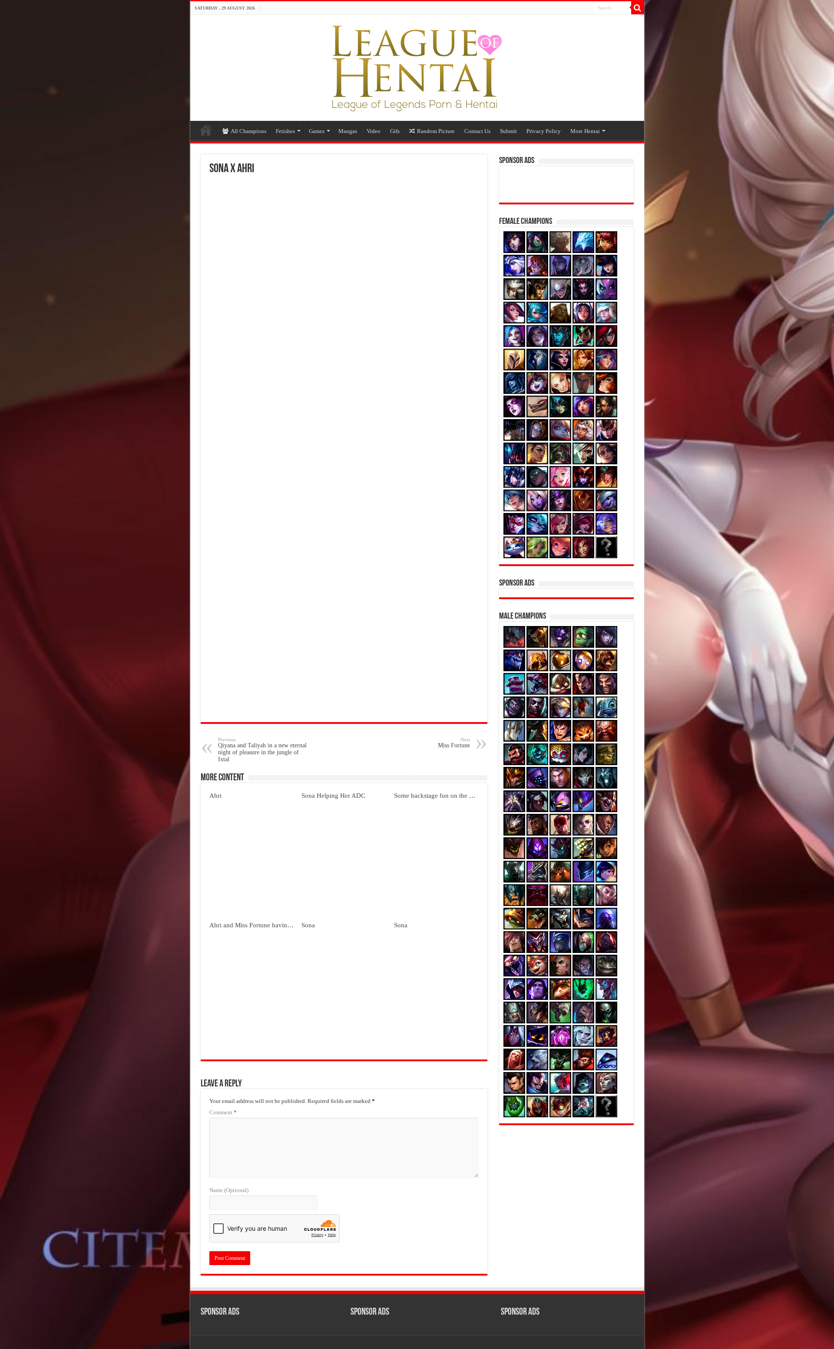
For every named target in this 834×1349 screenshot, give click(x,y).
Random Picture (436, 131)
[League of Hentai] (417, 66)
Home (206, 130)
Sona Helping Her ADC (333, 795)
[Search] (637, 7)
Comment (223, 1112)
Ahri (215, 795)
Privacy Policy (543, 131)
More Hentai (585, 131)
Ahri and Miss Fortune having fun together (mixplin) (280, 925)
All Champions (248, 131)
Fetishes (285, 131)
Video (374, 131)
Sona (308, 925)
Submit (508, 131)
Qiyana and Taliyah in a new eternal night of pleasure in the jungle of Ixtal (262, 750)
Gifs (395, 131)
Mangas (347, 131)
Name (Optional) (228, 1190)
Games (316, 131)
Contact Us (477, 131)
